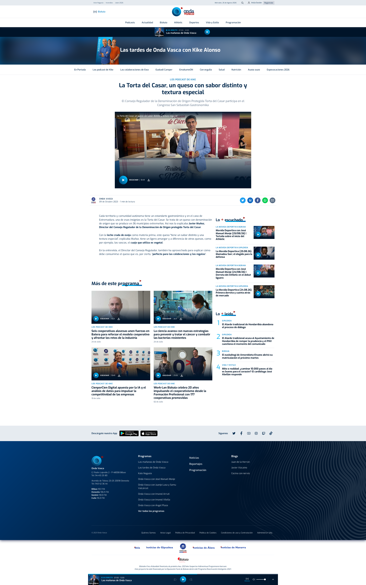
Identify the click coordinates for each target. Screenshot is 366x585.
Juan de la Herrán (240, 461)
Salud (222, 69)
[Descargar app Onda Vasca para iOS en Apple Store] (149, 433)
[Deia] (137, 547)
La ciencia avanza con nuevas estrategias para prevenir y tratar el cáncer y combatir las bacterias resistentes (182, 334)
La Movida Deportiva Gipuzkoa (232, 247)
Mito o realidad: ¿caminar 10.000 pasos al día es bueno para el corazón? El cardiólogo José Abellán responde (247, 371)
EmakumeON (186, 69)
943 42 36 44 (101, 483)
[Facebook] (257, 200)
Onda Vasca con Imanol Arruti (154, 493)
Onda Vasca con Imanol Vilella (154, 499)
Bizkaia (163, 22)
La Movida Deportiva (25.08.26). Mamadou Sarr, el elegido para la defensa (234, 254)
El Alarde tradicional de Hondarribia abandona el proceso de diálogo (247, 326)
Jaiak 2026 (119, 3)
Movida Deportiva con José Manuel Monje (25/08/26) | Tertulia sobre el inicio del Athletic (231, 235)
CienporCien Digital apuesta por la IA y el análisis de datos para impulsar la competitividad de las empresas (119, 391)
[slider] (265, 579)
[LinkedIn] (250, 200)
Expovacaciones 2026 (278, 69)
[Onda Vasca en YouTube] (249, 433)
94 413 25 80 (101, 475)
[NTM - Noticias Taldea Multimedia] (183, 547)
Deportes (194, 22)
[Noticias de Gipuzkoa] (159, 547)
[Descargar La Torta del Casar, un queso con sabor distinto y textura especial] (148, 180)
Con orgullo (206, 69)
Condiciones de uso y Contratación (237, 532)
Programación (233, 22)
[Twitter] (243, 200)
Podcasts (130, 22)
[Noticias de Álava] (203, 547)
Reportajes (195, 464)
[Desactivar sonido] (253, 579)
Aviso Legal (165, 532)
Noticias (194, 458)
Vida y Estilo (212, 22)
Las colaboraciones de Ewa (134, 69)
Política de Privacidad (185, 532)
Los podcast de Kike (103, 69)
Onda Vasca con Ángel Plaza (153, 505)
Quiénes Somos (148, 532)
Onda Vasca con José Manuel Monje (156, 479)
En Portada (80, 69)
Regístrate (268, 3)
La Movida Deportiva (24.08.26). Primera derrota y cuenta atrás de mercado (234, 292)
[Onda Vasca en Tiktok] (271, 433)
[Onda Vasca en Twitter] (234, 433)
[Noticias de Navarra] (233, 547)
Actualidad (147, 22)
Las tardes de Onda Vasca (151, 467)
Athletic (178, 22)
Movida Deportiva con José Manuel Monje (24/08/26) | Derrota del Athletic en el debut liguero (233, 273)
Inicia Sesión (256, 2)
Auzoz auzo (254, 69)
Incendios (109, 3)
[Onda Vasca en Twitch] (263, 433)
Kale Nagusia (145, 473)
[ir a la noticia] (121, 307)
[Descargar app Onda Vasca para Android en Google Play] (129, 433)
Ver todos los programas (151, 511)
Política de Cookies (207, 532)
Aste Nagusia (98, 3)
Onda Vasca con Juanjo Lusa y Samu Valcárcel (157, 486)
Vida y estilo (229, 365)
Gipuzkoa (227, 321)
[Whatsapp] (265, 200)
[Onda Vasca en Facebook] (241, 433)
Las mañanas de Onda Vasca (181, 32)
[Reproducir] (207, 32)
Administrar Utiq (264, 532)
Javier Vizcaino (239, 467)
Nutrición (236, 69)
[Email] (272, 200)
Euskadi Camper (164, 69)
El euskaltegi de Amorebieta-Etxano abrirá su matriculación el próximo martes (247, 356)
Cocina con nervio (240, 473)
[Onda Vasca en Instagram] (256, 433)
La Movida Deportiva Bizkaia (231, 227)
